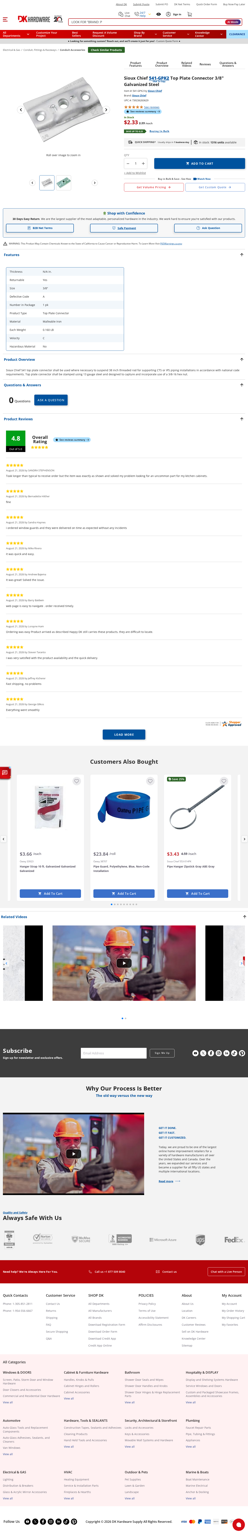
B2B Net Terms (43, 228)
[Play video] (124, 963)
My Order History (233, 1311)
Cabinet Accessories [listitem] (77, 1392)
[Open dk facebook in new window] (211, 1053)
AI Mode (232, 22)
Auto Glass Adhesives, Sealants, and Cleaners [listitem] (26, 1439)
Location (187, 1311)
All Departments (98, 1304)
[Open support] (238, 1525)
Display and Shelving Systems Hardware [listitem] (212, 1380)
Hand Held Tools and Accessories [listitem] (85, 1440)
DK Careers (189, 1317)
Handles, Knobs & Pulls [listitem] (79, 1380)
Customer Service (169, 34)
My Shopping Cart (233, 1317)
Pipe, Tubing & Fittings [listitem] (200, 1434)
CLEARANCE (237, 34)
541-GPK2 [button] (159, 78)
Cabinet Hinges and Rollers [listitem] (81, 1386)
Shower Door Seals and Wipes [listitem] (144, 1380)
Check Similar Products (106, 50)
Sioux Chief (155, 91)
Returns (51, 1311)
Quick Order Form (206, 4)
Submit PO (162, 4)
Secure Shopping (57, 1331)
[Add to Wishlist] (76, 781)
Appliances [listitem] (193, 1440)
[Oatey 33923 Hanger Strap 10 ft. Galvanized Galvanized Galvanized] (50, 807)
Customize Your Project (46, 34)
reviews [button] (151, 107)
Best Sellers (76, 34)
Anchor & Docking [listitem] (197, 1492)
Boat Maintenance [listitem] (197, 1479)
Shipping (52, 1317)
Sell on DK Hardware (195, 1331)
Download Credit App (102, 1338)
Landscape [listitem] (132, 1492)
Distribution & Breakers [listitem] (18, 1485)
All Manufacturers (100, 1311)
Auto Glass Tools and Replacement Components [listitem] (25, 1429)
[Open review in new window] (223, 723)
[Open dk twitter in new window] (203, 1053)
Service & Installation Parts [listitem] (81, 1485)
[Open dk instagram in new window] (219, 1053)
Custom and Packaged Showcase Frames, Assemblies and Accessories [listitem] (212, 1394)
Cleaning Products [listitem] (76, 1434)
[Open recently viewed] (158, 14)
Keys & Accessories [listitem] (137, 1434)
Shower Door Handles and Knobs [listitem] (146, 1386)
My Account (229, 1304)
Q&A (49, 1338)
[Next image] (106, 110)
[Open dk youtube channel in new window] (195, 1053)
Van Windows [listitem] (11, 1448)
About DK (121, 4)
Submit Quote (141, 4)
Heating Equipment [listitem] (76, 1479)
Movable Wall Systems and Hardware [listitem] (149, 1440)
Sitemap (187, 1345)
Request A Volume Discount (105, 34)
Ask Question (211, 228)
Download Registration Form (106, 1324)
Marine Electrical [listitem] (197, 1485)
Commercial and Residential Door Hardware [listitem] (31, 1396)
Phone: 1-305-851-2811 (18, 1304)
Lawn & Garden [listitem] (135, 1485)
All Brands (95, 1317)
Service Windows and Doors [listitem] (204, 1386)
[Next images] (95, 183)
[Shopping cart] (189, 14)
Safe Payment (127, 228)
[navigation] (176, 34)
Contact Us (53, 1304)
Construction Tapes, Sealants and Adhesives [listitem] (92, 1427)
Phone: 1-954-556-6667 (18, 1311)
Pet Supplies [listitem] (133, 1479)
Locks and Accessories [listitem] (139, 1427)
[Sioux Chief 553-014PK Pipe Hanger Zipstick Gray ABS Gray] (198, 807)
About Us (188, 1304)
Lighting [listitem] (8, 1479)
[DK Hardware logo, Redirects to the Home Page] (36, 19)
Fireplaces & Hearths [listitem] (77, 1492)
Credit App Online (100, 1345)
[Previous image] (21, 110)
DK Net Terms (182, 4)
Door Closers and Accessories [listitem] (22, 1390)
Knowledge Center (194, 1338)
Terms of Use (147, 1311)
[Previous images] (32, 183)
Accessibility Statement (154, 1317)
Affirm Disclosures (150, 1324)
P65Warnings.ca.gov (171, 243)
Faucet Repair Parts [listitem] (198, 1427)
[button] (5, 19)
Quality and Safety (15, 1212)
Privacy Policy (147, 1304)
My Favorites (230, 1324)
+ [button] (143, 163)
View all (8, 1402)
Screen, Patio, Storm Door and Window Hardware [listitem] (28, 1381)
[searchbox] (155, 22)
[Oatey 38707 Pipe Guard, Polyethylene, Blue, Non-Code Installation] (124, 807)
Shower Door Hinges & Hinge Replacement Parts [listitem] (152, 1394)
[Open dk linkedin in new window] (226, 1053)
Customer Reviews (194, 1324)
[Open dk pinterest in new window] (242, 1053)
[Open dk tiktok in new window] (234, 1053)
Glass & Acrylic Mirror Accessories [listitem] (25, 1492)
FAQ (48, 1324)
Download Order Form (102, 1331)
